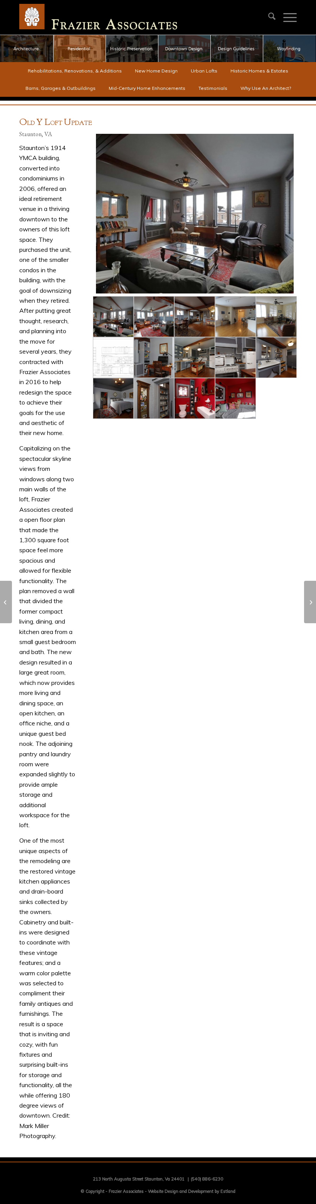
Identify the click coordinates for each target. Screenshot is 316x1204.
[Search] (268, 17)
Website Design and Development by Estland (191, 1191)
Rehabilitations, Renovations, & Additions (75, 71)
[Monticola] (310, 602)
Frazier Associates (126, 1191)
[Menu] (286, 17)
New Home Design (156, 71)
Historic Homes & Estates (259, 71)
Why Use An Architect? (265, 88)
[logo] (98, 17)
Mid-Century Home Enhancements (147, 88)
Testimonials (212, 88)
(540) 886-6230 (207, 1179)
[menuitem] (268, 17)
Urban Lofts (204, 71)
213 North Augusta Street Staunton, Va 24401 (139, 1179)
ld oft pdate (55, 123)
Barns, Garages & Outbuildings (60, 88)
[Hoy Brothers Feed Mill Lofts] (6, 602)
